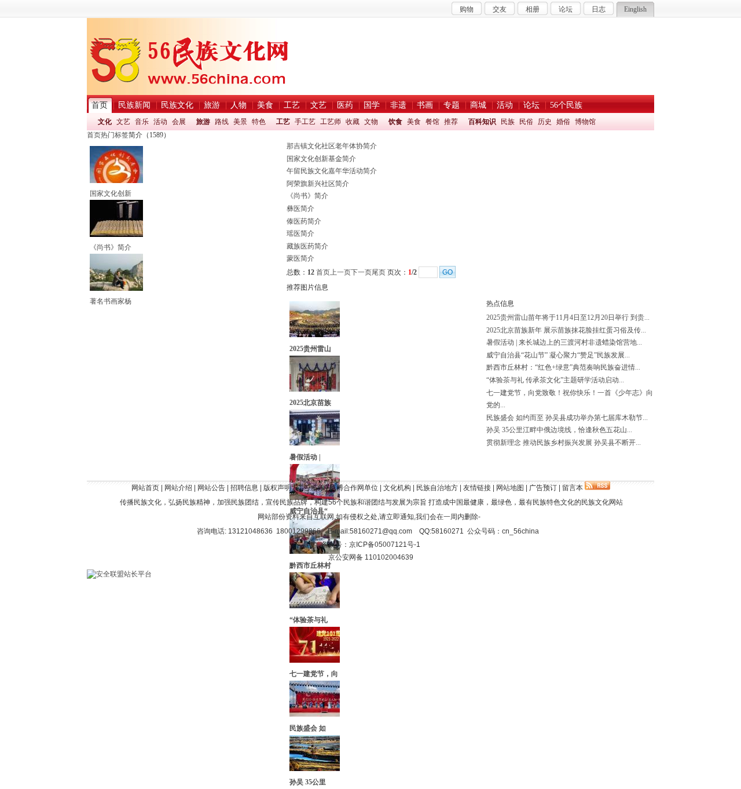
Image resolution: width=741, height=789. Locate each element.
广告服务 (310, 488)
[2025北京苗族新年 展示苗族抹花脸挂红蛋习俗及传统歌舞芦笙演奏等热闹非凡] (314, 389)
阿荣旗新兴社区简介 (318, 184)
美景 (240, 122)
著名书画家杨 (110, 301)
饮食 (395, 122)
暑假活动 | (305, 457)
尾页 (379, 272)
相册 (533, 9)
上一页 (340, 272)
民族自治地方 (437, 488)
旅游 (203, 122)
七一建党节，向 (313, 674)
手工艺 (305, 122)
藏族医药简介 (307, 246)
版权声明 (277, 488)
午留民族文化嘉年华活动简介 (332, 171)
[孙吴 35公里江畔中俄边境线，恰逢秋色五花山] (314, 769)
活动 (160, 122)
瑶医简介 (300, 233)
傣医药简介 (304, 221)
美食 (414, 122)
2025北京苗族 (310, 403)
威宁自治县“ (308, 511)
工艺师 (330, 122)
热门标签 (115, 135)
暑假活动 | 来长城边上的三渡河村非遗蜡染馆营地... (564, 342)
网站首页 (145, 488)
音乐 (142, 122)
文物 (371, 122)
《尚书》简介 (110, 247)
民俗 (526, 122)
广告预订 (543, 488)
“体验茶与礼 (308, 620)
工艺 (283, 122)
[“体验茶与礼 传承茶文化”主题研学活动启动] (314, 606)
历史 (545, 122)
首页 (94, 135)
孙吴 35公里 (307, 782)
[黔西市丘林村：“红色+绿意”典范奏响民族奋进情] (314, 551)
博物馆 (585, 122)
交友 (500, 9)
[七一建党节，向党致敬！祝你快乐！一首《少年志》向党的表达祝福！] (314, 660)
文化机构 (397, 488)
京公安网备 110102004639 (370, 557)
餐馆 (432, 122)
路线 (222, 122)
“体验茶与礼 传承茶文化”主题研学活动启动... (555, 380)
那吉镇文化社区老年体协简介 (332, 146)
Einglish (635, 9)
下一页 (361, 272)
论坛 (566, 9)
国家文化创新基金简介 (321, 159)
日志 (599, 9)
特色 (259, 122)
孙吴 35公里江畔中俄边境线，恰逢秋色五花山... (559, 430)
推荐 (451, 122)
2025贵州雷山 (310, 349)
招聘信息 (244, 488)
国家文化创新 (110, 193)
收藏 (353, 122)
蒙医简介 (300, 258)
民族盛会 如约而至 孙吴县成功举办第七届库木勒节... (567, 418)
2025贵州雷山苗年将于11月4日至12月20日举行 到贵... (568, 317)
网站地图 (510, 488)
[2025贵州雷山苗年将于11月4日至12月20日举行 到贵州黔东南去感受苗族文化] (314, 335)
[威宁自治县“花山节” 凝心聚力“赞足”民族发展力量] (314, 498)
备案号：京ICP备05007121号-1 (370, 544)
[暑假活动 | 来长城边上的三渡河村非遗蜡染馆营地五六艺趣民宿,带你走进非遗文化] (314, 443)
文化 (105, 122)
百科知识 (482, 122)
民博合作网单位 (353, 488)
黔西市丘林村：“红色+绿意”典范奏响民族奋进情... (563, 367)
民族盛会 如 (307, 728)
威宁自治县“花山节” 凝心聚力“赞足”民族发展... (558, 355)
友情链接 (477, 488)
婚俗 (563, 122)
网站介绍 (178, 488)
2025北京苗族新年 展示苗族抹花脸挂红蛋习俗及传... (566, 330)
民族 (508, 122)
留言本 (572, 488)
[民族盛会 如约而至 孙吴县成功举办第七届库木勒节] (314, 714)
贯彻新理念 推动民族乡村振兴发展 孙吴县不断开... (563, 443)
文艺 (123, 122)
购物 (467, 9)
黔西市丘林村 (310, 565)
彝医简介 (300, 208)
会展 (179, 122)
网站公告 (211, 488)
